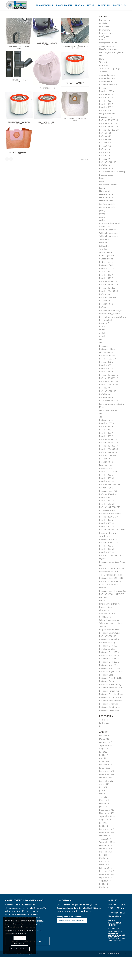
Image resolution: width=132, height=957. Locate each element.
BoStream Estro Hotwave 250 (112, 591)
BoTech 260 (104, 155)
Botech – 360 (105, 365)
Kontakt (102, 39)
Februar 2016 (105, 868)
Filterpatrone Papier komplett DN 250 (75, 83)
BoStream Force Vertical (110, 697)
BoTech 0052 (105, 136)
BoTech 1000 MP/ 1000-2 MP (112, 529)
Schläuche (104, 239)
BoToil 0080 (104, 458)
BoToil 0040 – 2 (106, 304)
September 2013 (107, 877)
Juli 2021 (103, 787)
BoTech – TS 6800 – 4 (108, 445)
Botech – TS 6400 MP (108, 291)
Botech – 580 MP (106, 552)
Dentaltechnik (105, 320)
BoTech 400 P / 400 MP (109, 484)
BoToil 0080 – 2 (106, 462)
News (101, 59)
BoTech (102, 88)
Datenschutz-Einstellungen (19, 949)
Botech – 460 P (106, 368)
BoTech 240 (104, 152)
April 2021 (104, 797)
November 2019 (106, 832)
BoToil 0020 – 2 (106, 168)
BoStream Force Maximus (111, 694)
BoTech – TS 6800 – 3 (108, 442)
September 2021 (107, 781)
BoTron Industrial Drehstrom (112, 317)
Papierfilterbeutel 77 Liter (18, 152)
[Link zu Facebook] (125, 953)
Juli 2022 (103, 752)
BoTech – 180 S (106, 426)
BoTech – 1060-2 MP (108, 516)
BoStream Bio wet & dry (110, 684)
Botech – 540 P (106, 278)
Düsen (102, 178)
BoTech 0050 (105, 133)
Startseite (103, 62)
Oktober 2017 (105, 848)
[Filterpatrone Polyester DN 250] (19, 105)
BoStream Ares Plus (108, 84)
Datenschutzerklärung (20, 943)
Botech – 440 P (106, 275)
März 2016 (104, 864)
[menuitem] (44, 5)
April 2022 (104, 758)
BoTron (102, 307)
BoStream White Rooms (110, 513)
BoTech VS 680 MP (107, 455)
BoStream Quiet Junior (109, 707)
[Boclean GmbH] (16, 5)
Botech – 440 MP (106, 500)
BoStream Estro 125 (108, 491)
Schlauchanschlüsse (108, 229)
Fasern (102, 188)
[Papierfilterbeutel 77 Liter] (19, 137)
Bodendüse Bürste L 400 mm (19, 80)
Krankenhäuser (106, 607)
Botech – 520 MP (106, 481)
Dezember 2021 (106, 771)
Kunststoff (104, 323)
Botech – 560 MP (106, 526)
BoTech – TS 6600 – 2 (108, 375)
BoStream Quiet (106, 681)
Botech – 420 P (106, 104)
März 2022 (104, 761)
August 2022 (105, 748)
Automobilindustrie (108, 81)
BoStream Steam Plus (109, 639)
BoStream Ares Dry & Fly (110, 678)
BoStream (103, 346)
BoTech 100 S (105, 294)
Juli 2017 (103, 855)
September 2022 (107, 745)
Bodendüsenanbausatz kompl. (47, 43)
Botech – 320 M (106, 474)
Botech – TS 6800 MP (108, 449)
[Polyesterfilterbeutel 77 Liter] (75, 103)
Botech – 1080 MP (107, 423)
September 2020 (107, 816)
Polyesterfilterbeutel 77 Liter (75, 119)
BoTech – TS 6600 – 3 (108, 378)
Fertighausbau (106, 465)
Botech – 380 (105, 429)
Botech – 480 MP (106, 549)
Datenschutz (105, 20)
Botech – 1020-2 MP (108, 471)
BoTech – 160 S (106, 362)
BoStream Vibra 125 (108, 665)
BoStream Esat (106, 674)
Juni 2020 (103, 826)
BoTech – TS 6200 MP (108, 129)
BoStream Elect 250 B (109, 661)
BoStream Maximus (108, 539)
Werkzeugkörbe (106, 255)
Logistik (102, 558)
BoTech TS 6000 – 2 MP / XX (111, 568)
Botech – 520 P (106, 107)
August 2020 (105, 819)
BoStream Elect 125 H (109, 655)
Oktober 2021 (105, 777)
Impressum (104, 29)
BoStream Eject (106, 468)
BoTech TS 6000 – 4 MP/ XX (111, 594)
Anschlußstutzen (107, 75)
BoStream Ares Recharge (110, 700)
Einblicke (103, 23)
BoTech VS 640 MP (107, 297)
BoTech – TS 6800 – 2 (108, 439)
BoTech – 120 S (106, 94)
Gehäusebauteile (107, 204)
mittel (102, 326)
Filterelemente (106, 194)
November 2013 (106, 874)
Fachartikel (104, 26)
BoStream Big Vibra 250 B (111, 671)
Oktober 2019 (105, 835)
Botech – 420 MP (106, 478)
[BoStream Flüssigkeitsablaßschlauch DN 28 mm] (75, 30)
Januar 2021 (104, 806)
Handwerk (104, 597)
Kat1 (101, 726)
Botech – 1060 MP (107, 358)
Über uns (103, 65)
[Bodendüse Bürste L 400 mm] (19, 64)
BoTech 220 (104, 149)
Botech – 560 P (106, 371)
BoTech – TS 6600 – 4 (108, 381)
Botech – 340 (105, 271)
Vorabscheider (106, 252)
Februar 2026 (105, 735)
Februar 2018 (105, 845)
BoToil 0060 (104, 394)
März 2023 (104, 739)
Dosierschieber (106, 175)
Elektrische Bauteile (108, 184)
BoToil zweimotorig (108, 649)
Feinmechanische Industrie (111, 404)
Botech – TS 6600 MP (108, 384)
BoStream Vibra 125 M (109, 668)
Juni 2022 (103, 755)
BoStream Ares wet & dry (110, 687)
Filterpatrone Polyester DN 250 (19, 122)
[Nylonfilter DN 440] (47, 68)
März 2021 (104, 800)
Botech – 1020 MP (107, 91)
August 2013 (105, 880)
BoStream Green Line (109, 710)
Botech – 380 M (106, 545)
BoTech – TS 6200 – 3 (108, 123)
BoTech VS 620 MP (107, 162)
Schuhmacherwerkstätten (111, 623)
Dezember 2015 (106, 871)
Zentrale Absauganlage (110, 68)
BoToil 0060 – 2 (106, 397)
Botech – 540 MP (106, 504)
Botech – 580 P (106, 436)
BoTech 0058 (105, 146)
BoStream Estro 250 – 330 (111, 578)
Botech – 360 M (106, 520)
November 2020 (106, 813)
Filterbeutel (104, 191)
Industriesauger (106, 33)
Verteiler (103, 249)
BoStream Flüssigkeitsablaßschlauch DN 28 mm (75, 47)
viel (100, 339)
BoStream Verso (106, 420)
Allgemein (103, 719)
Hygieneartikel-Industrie (110, 603)
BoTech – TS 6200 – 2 (108, 120)
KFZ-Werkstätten (107, 510)
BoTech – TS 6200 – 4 (108, 126)
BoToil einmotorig (107, 642)
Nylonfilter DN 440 (47, 88)
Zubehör (103, 71)
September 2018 (107, 842)
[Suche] (125, 5)
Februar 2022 (105, 764)
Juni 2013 (103, 884)
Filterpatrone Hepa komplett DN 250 (46, 122)
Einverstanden (19, 938)
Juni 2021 (103, 790)
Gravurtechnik (106, 487)
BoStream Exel (106, 265)
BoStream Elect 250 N (109, 658)
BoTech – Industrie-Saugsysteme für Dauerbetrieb (108, 113)
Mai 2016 (103, 858)
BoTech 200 (104, 387)
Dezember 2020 (106, 810)
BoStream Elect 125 (108, 645)
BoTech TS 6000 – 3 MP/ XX (111, 581)
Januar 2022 (104, 768)
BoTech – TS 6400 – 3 (108, 284)
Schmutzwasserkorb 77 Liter (19, 47)
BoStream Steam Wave (109, 632)
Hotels (102, 600)
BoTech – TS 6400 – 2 (108, 281)
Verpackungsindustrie (109, 629)
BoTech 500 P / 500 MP (109, 507)
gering (102, 210)
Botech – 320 (105, 100)
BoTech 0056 (105, 142)
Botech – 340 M (106, 497)
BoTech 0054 (105, 139)
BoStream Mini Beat (108, 703)
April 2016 (104, 861)
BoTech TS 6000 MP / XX (110, 555)
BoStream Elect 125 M (109, 652)
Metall (102, 407)
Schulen (103, 626)
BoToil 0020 (104, 165)
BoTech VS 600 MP (107, 636)
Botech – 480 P (106, 433)
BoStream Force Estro (109, 691)
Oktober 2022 (105, 742)
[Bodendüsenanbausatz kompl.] (47, 29)
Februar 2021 (105, 803)
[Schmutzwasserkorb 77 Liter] (19, 31)
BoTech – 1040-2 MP (108, 494)
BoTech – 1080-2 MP (108, 542)
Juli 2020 (103, 822)
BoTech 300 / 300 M (108, 452)
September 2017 (107, 851)
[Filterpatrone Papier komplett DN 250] (75, 65)
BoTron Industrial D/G (109, 400)
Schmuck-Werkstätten (109, 620)
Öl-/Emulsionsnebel (108, 410)
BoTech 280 (104, 159)
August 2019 (105, 839)
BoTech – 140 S (106, 97)
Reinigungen (105, 616)
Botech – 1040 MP (107, 268)
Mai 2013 (103, 887)
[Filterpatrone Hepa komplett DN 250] (47, 105)
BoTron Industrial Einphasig (112, 171)
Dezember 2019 (106, 829)
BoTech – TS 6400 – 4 (108, 288)
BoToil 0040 (104, 300)
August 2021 (105, 784)
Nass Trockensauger (108, 49)
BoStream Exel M (107, 355)
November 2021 (106, 774)
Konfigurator (105, 36)
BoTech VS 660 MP (107, 391)
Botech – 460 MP (106, 523)
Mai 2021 (103, 793)
